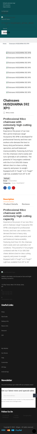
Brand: (5, 181)
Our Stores (4, 353)
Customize (4, 362)
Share (5, 188)
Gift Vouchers (6, 5)
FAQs (3, 312)
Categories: (7, 183)
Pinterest (13, 188)
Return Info (4, 326)
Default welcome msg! (9, 3)
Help (2, 358)
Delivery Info (5, 321)
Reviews (26, 204)
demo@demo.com (6, 299)
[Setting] (2, 35)
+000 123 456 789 (6, 292)
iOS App (3, 367)
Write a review (8, 113)
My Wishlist (4, 348)
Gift (2, 335)
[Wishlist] (3, 35)
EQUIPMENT (20, 183)
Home (14, 183)
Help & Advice (6, 7)
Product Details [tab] (11, 204)
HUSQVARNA (12, 181)
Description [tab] (8, 199)
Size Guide (4, 317)
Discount (4, 331)
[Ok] (35, 395)
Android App (5, 372)
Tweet (9, 188)
